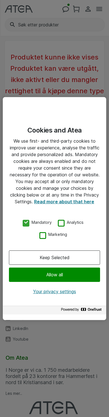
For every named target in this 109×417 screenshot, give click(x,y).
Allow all (54, 274)
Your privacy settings (54, 291)
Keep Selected (55, 257)
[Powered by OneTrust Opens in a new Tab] (82, 311)
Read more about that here (64, 201)
